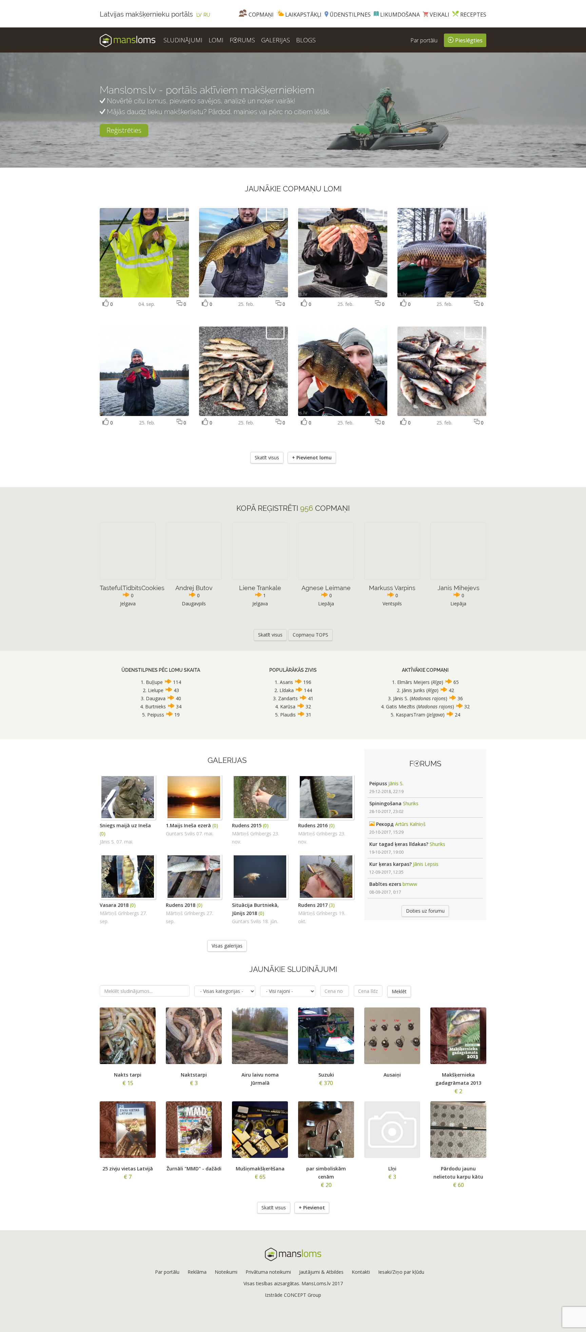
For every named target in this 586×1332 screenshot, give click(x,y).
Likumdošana (399, 14)
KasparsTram (410, 714)
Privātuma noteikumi (268, 1272)
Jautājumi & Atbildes (321, 1272)
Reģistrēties (123, 130)
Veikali (438, 14)
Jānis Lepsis (425, 864)
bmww (410, 884)
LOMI (216, 40)
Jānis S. (400, 698)
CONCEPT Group (302, 1295)
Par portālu (423, 40)
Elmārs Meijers (414, 682)
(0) (102, 833)
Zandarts (288, 698)
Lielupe (155, 690)
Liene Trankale (260, 587)
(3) (332, 905)
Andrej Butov (194, 587)
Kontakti (361, 1272)
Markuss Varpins (392, 587)
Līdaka (286, 690)
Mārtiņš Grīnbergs (251, 833)
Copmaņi (260, 14)
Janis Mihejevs (458, 587)
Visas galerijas (227, 945)
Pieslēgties (468, 40)
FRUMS (242, 40)
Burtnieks (155, 706)
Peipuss (155, 714)
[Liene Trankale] (176, 211)
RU (206, 15)
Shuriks (410, 803)
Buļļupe (154, 682)
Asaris (286, 682)
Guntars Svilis (180, 833)
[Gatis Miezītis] (275, 211)
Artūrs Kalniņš (410, 824)
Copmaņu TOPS (310, 634)
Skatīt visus (267, 457)
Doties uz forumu (425, 911)
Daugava (155, 698)
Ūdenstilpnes (349, 14)
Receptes (472, 14)
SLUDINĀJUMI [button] (182, 40)
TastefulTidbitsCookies (132, 587)
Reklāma (197, 1272)
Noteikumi (226, 1272)
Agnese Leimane (326, 587)
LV (199, 15)
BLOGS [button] (306, 40)
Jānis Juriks (413, 690)
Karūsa (287, 706)
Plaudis (288, 714)
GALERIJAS (275, 40)
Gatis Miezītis (400, 706)
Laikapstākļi (302, 14)
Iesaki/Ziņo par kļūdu (401, 1272)
